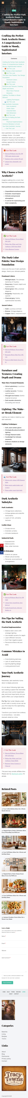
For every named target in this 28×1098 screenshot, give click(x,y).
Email (4, 943)
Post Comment (7, 982)
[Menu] (25, 2)
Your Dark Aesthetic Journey (11, 126)
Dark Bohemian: (11, 113)
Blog (8, 991)
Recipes (4, 1036)
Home (4, 991)
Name (4, 936)
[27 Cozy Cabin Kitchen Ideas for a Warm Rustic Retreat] (14, 799)
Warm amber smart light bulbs (13, 490)
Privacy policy (6, 1058)
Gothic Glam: (11, 108)
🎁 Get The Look (10, 68)
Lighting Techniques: (13, 99)
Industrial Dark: (11, 111)
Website (4, 950)
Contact (16, 993)
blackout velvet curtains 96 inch (14, 159)
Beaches (18, 991)
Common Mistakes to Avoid (11, 124)
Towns (13, 991)
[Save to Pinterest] (2, 545)
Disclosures (5, 1056)
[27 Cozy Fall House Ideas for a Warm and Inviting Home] (14, 843)
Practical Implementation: (15, 122)
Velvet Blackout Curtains (12, 249)
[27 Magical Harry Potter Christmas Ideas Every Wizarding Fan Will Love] (14, 821)
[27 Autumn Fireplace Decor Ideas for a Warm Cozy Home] (14, 908)
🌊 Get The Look (10, 102)
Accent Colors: (11, 82)
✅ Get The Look (10, 73)
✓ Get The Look (10, 128)
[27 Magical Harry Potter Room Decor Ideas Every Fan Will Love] (14, 864)
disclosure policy (17, 774)
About (11, 993)
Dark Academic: (12, 106)
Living (14, 10)
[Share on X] (2, 549)
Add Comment (6, 958)
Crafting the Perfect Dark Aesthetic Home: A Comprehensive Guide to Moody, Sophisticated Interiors (14, 64)
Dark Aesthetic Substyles (10, 104)
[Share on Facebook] (2, 552)
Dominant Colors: (12, 80)
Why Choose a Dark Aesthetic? (12, 71)
